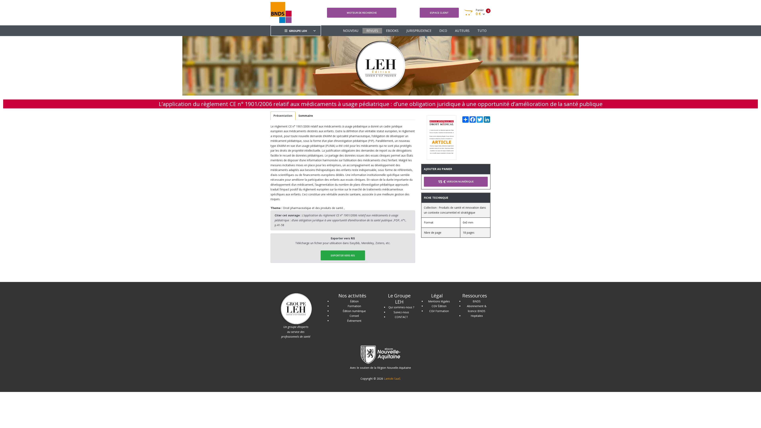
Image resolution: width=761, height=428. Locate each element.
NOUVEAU (351, 31)
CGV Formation (439, 311)
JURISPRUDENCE (418, 31)
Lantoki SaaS (392, 378)
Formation (354, 306)
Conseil (354, 316)
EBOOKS (392, 31)
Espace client (439, 12)
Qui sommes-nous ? (401, 307)
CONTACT (401, 317)
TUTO (482, 31)
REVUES (372, 31)
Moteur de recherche (362, 12)
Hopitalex (477, 316)
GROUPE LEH (298, 31)
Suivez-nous (401, 312)
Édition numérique (354, 311)
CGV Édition (439, 306)
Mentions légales (439, 301)
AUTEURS (462, 31)
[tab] (283, 116)
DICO (443, 31)
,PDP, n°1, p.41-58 (340, 220)
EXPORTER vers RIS (343, 255)
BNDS (477, 301)
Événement (354, 321)
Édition (354, 301)
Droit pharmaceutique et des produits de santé (313, 208)
